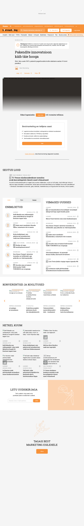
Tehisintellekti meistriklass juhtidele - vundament (49, 310)
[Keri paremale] (79, 301)
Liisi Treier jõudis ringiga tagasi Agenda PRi (63, 261)
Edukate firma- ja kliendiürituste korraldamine (66, 310)
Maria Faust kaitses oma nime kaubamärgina (61, 219)
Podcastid (24, 35)
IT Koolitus (29, 306)
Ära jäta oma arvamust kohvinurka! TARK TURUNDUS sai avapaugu (22, 267)
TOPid (17, 35)
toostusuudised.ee (69, 26)
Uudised (15, 212)
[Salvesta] (37, 212)
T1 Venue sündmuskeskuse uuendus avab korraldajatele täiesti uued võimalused (29, 178)
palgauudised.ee (39, 26)
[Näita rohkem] (76, 26)
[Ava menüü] (10, 26)
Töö (56, 35)
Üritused (36, 35)
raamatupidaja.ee (48, 26)
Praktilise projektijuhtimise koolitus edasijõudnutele (32, 310)
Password (50, 35)
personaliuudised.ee (28, 26)
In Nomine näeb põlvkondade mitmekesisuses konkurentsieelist (11, 372)
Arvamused (16, 252)
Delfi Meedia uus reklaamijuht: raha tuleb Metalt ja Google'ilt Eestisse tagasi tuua (23, 216)
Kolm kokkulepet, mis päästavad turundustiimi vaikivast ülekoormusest (21, 236)
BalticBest (43, 35)
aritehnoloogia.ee (58, 26)
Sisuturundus (63, 35)
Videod (30, 35)
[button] (20, 400)
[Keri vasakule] (5, 301)
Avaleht (5, 35)
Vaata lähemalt (29, 154)
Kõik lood (11, 35)
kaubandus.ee (17, 26)
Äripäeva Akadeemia (15, 306)
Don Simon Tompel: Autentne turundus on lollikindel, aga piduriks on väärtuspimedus (23, 256)
